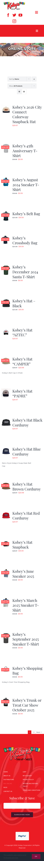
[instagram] (14, 21)
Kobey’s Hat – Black (23, 303)
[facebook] (8, 15)
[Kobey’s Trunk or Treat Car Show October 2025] (6, 699)
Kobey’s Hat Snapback (22, 545)
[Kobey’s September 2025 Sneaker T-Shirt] (6, 633)
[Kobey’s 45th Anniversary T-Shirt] (6, 145)
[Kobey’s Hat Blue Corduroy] (6, 448)
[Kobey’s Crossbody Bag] (6, 237)
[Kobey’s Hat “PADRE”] (6, 390)
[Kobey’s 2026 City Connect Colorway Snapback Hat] (6, 106)
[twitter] (14, 15)
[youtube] (20, 15)
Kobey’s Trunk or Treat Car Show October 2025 (26, 705)
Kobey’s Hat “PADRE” (22, 393)
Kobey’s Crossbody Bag (24, 240)
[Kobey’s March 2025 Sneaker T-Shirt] (6, 599)
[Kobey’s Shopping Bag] (6, 667)
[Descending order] (34, 79)
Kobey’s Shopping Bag (27, 671)
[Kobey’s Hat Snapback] (6, 541)
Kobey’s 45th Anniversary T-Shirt (24, 150)
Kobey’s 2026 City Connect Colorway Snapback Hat (27, 114)
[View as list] (24, 91)
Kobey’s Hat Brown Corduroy (26, 486)
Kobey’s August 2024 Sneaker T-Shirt (25, 184)
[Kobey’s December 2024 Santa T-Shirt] (6, 266)
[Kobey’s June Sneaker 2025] (6, 570)
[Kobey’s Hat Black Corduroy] (6, 419)
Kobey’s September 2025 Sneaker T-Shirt (25, 639)
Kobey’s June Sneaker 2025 (23, 574)
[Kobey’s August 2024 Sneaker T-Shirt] (6, 179)
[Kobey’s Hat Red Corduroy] (6, 512)
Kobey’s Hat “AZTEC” (22, 332)
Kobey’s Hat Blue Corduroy (26, 451)
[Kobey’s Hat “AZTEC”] (6, 329)
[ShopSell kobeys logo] (14, 3)
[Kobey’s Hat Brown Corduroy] (6, 483)
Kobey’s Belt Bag (26, 213)
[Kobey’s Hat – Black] (6, 300)
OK (36, 856)
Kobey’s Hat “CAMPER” (22, 361)
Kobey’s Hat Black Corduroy (27, 422)
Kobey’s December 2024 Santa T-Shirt (25, 271)
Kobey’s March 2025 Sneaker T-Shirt (25, 605)
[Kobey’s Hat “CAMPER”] (6, 358)
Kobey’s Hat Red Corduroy (26, 516)
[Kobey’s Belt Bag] (6, 213)
